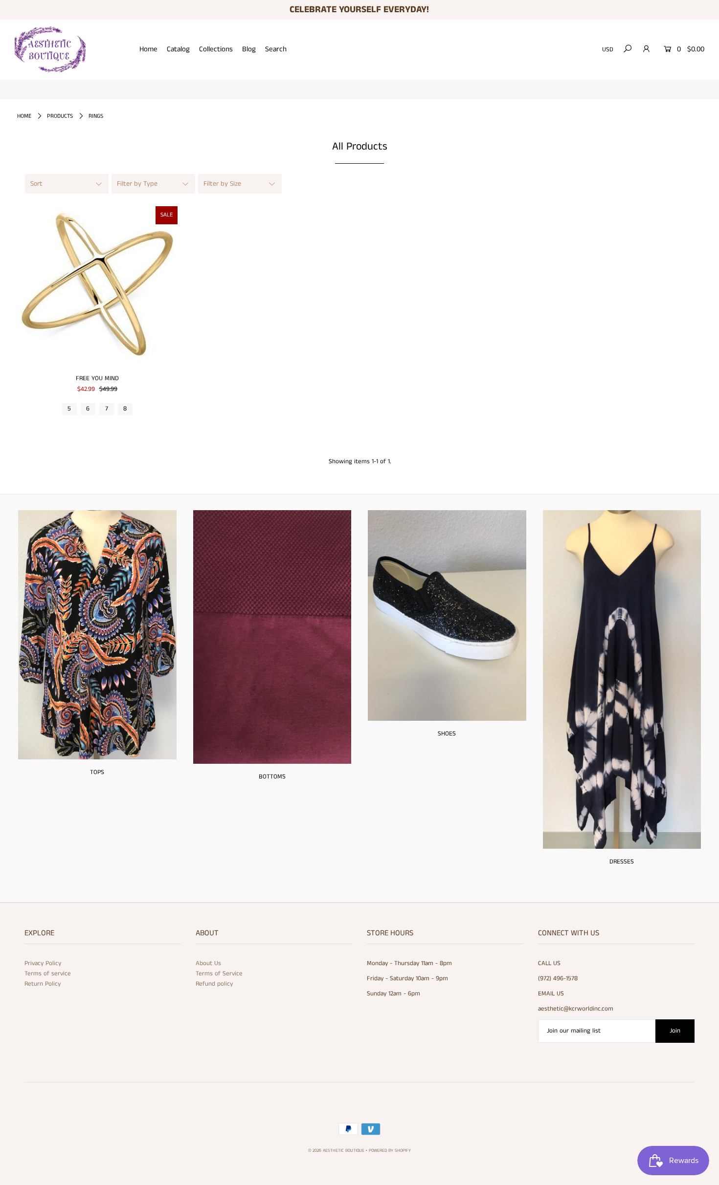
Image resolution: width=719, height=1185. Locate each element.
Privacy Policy (42, 963)
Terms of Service (219, 973)
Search (276, 49)
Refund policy (214, 984)
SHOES (447, 733)
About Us (208, 963)
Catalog (178, 49)
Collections (216, 49)
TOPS (97, 772)
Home (148, 49)
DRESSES (621, 861)
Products (60, 116)
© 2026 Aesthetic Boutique (336, 1150)
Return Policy (42, 984)
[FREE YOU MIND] (97, 286)
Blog (249, 49)
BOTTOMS (272, 776)
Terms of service (47, 973)
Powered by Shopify (390, 1150)
